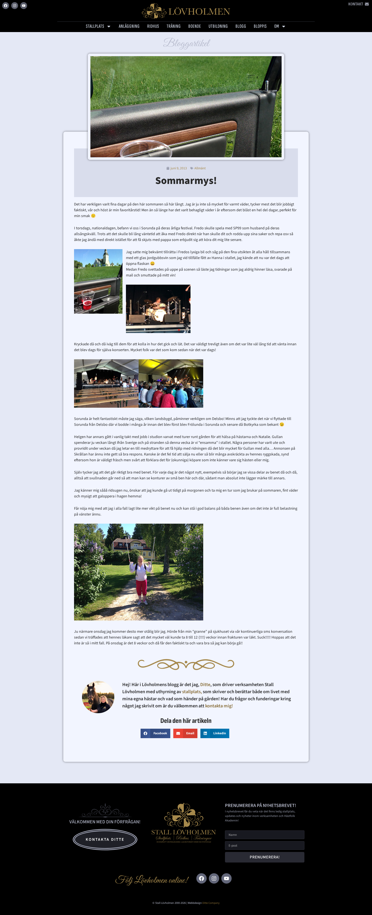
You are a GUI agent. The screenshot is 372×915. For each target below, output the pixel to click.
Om (276, 26)
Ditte (205, 684)
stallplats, (192, 691)
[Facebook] (5, 5)
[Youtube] (23, 5)
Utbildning (218, 26)
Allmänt (200, 168)
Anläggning (129, 26)
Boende (194, 26)
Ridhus (153, 26)
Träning (174, 26)
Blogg (241, 26)
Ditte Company (211, 903)
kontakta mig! (219, 705)
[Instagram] (14, 5)
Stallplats (95, 26)
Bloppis (260, 26)
